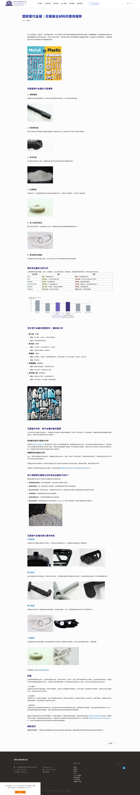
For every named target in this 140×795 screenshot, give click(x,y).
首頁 (24, 20)
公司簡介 (40, 3)
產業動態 (79, 3)
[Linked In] (124, 767)
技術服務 (72, 3)
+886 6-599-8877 (22, 769)
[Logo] (16, 3)
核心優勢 (64, 3)
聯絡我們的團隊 (32, 730)
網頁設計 (69, 790)
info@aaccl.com (48, 767)
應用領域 (56, 3)
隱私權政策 (28, 787)
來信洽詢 (95, 4)
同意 (20, 792)
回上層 (110, 743)
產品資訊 (48, 3)
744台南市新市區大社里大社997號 (26, 767)
